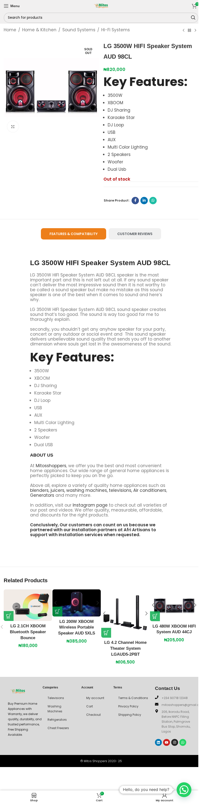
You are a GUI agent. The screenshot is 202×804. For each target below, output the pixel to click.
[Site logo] (101, 5)
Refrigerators (57, 720)
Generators (42, 495)
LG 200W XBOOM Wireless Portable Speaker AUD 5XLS (76, 627)
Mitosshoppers (51, 466)
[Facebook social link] (135, 200)
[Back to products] (189, 30)
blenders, (39, 490)
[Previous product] (183, 30)
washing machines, (87, 490)
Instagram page (90, 505)
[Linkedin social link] (144, 200)
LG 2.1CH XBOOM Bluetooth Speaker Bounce (28, 632)
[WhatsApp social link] (153, 200)
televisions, (120, 490)
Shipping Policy (129, 715)
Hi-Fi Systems (115, 29)
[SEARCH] (193, 18)
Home (10, 29)
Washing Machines (55, 708)
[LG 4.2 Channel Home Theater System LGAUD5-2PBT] (125, 613)
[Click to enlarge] (12, 126)
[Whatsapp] (182, 742)
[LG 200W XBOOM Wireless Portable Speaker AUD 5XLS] (76, 602)
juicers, (57, 490)
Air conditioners (149, 490)
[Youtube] (166, 742)
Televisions (56, 698)
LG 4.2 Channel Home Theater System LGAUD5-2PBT (125, 648)
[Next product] (195, 30)
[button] (9, 616)
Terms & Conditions (133, 698)
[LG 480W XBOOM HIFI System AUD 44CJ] (174, 605)
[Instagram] (174, 742)
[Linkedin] (158, 742)
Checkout (93, 715)
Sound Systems (78, 29)
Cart (89, 706)
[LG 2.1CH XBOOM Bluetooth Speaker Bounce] (28, 605)
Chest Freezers (58, 728)
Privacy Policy (128, 706)
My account (95, 698)
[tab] (73, 234)
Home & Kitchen (39, 29)
